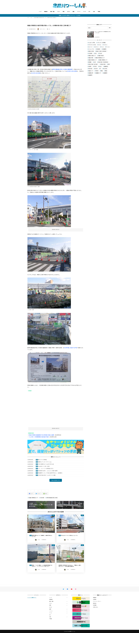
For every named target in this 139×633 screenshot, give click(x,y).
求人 (89, 11)
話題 (73, 11)
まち (49, 29)
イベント (78, 11)
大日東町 (90, 53)
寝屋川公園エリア (92, 55)
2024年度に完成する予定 (70, 347)
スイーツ (90, 46)
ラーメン (108, 46)
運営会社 (94, 603)
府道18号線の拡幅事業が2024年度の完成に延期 (41, 435)
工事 (95, 62)
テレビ (102, 46)
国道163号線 (91, 51)
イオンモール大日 (92, 44)
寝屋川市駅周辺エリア (33, 497)
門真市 (97, 70)
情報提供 (45, 11)
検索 (109, 27)
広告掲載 (94, 605)
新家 (109, 64)
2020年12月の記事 (72, 71)
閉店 (102, 70)
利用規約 (94, 599)
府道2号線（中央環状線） (103, 62)
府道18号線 (103, 64)
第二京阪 (105, 68)
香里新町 (90, 75)
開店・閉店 (52, 11)
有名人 (100, 66)
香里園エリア (98, 73)
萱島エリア (91, 70)
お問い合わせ (95, 607)
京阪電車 (98, 49)
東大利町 (42, 497)
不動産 (99, 11)
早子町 (95, 66)
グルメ (58, 11)
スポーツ (96, 46)
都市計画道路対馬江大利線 (51, 497)
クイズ (84, 11)
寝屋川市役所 (101, 55)
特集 (63, 11)
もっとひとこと (56, 480)
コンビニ (105, 44)
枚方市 (96, 68)
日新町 (90, 66)
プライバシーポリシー (97, 601)
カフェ (99, 44)
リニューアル (91, 49)
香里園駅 (105, 73)
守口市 (100, 53)
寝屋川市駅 (91, 57)
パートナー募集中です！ (31, 597)
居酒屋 (90, 62)
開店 (106, 70)
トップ (40, 11)
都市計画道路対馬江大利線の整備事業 (62, 69)
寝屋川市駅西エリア (103, 59)
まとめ (68, 11)
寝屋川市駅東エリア (93, 59)
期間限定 (106, 66)
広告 (94, 11)
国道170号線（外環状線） (101, 51)
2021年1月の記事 (35, 73)
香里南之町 (91, 73)
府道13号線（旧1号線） (93, 64)
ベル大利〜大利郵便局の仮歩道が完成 (39, 437)
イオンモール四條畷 (101, 42)
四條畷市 (104, 49)
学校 (96, 53)
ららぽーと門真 (92, 42)
